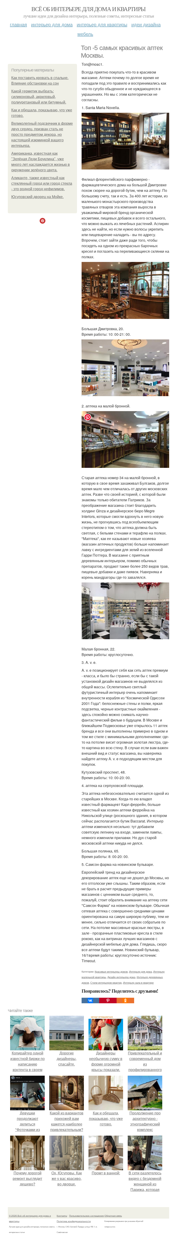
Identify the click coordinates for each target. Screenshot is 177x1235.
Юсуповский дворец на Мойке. (37, 197)
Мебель (85, 33)
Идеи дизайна (146, 24)
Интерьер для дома (52, 24)
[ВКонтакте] (90, 1000)
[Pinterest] (108, 1000)
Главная (18, 24)
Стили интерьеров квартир (106, 982)
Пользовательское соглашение (86, 1215)
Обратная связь (113, 1215)
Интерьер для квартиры (102, 24)
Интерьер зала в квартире (138, 982)
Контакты (62, 1215)
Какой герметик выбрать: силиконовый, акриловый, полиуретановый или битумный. (38, 96)
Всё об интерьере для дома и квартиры (88, 9)
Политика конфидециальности (74, 1221)
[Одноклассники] (125, 1000)
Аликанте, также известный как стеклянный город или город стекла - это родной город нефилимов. (41, 183)
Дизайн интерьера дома (121, 977)
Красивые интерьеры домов (111, 971)
